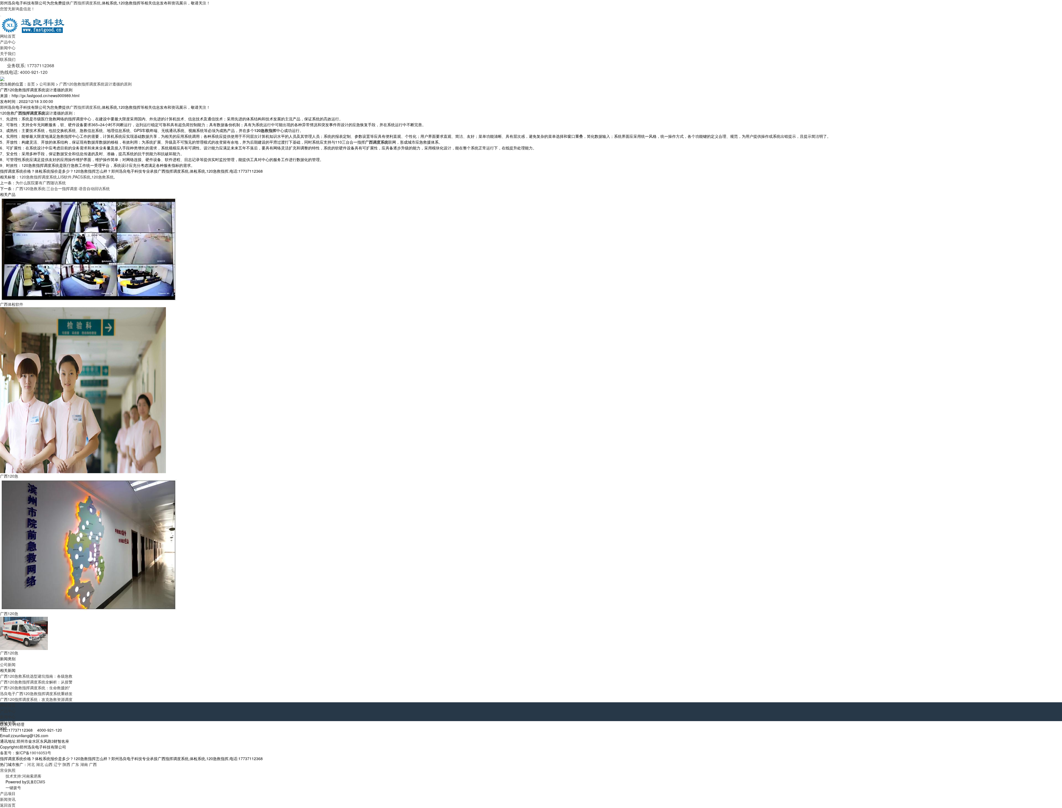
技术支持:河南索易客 (23, 776)
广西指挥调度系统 (85, 3)
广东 (75, 764)
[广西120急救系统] (88, 544)
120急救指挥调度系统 (38, 177)
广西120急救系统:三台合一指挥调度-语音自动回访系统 (62, 188)
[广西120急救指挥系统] (83, 389)
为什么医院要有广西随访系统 (40, 182)
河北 (31, 764)
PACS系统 (81, 177)
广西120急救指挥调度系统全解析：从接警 (36, 682)
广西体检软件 (11, 304)
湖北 (40, 764)
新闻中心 (7, 47)
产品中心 (7, 42)
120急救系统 (103, 177)
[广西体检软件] (88, 249)
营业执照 (7, 770)
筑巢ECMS (35, 781)
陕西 (66, 764)
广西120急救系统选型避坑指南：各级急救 (36, 676)
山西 (49, 764)
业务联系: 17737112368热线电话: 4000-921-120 (27, 68)
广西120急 (9, 476)
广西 (93, 764)
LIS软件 (65, 177)
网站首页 (7, 36)
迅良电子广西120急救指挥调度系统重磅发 (36, 693)
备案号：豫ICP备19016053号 (25, 752)
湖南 (84, 764)
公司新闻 (47, 84)
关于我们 (7, 53)
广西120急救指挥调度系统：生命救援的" (35, 687)
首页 (31, 84)
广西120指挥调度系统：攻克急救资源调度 (36, 699)
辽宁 (57, 764)
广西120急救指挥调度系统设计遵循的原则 (95, 84)
